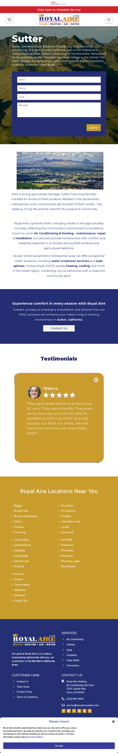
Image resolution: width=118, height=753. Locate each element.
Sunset (19, 574)
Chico (18, 521)
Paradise (67, 550)
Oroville (66, 539)
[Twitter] (74, 711)
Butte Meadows (25, 516)
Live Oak (67, 532)
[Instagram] (85, 711)
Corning (20, 532)
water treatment (63, 261)
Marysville (21, 556)
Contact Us (59, 328)
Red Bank (68, 566)
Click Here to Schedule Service (59, 9)
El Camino (68, 511)
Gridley (66, 516)
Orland (19, 566)
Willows (19, 595)
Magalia (19, 550)
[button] (113, 721)
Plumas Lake (70, 561)
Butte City (21, 511)
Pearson (67, 556)
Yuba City (20, 600)
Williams (20, 590)
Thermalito (22, 584)
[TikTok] (90, 711)
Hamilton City (71, 521)
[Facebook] (64, 711)
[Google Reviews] (69, 711)
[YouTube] (79, 711)
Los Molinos (22, 545)
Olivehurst (21, 561)
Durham (67, 505)
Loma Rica (21, 539)
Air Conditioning (46, 233)
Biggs (18, 505)
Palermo (67, 545)
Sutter (18, 579)
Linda (65, 527)
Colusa (19, 527)
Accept (59, 745)
